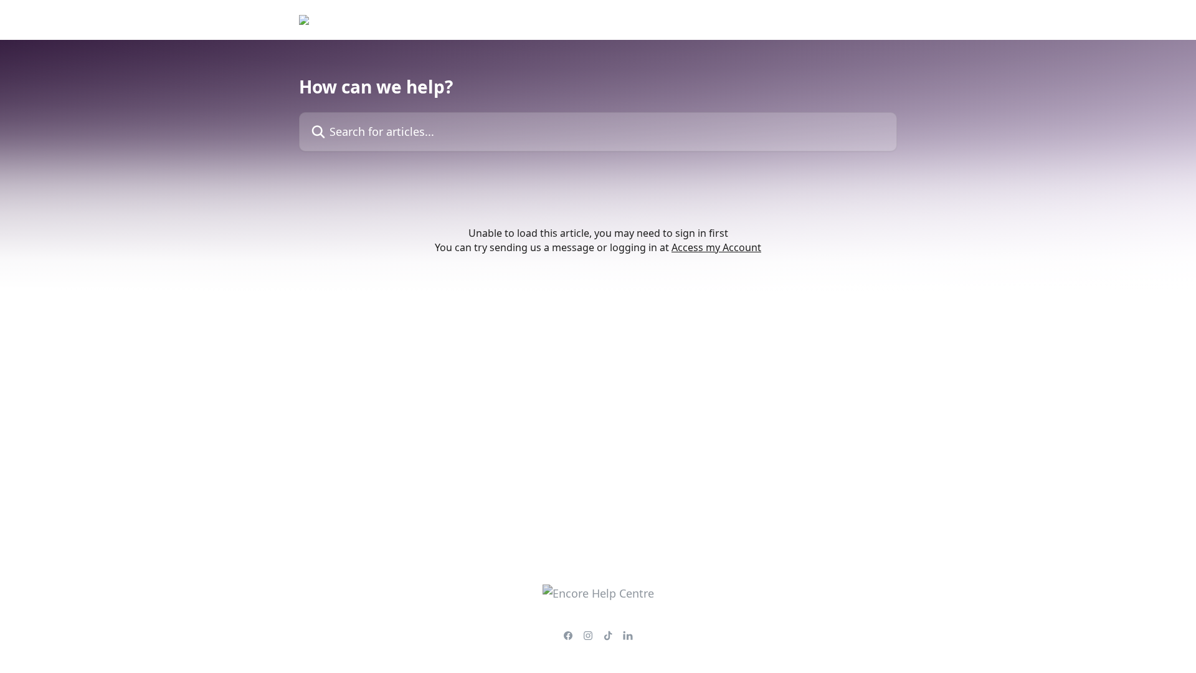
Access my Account (716, 247)
